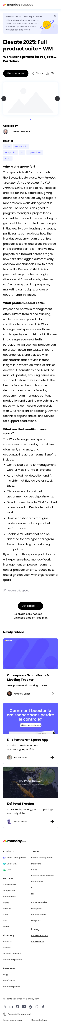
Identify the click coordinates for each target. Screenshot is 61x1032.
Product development (42, 875)
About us (7, 941)
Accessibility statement (19, 1014)
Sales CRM (12, 863)
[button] (55, 5)
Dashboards (9, 884)
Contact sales (39, 935)
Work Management (17, 857)
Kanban (7, 908)
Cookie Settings (39, 1019)
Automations (9, 896)
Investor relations (12, 953)
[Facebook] (17, 1007)
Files (5, 920)
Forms (6, 926)
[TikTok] (43, 1007)
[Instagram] (36, 1007)
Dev (9, 869)
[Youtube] (24, 1007)
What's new (9, 980)
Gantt (6, 902)
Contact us (37, 941)
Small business (38, 914)
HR (32, 893)
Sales (34, 869)
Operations (37, 881)
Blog (5, 974)
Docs (5, 914)
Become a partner (12, 959)
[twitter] (5, 1006)
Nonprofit (36, 920)
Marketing (36, 863)
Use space (30, 654)
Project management (42, 857)
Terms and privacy (12, 1020)
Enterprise (36, 908)
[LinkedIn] (11, 1007)
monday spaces (11, 986)
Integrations (9, 890)
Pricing (35, 929)
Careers (7, 947)
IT (32, 887)
